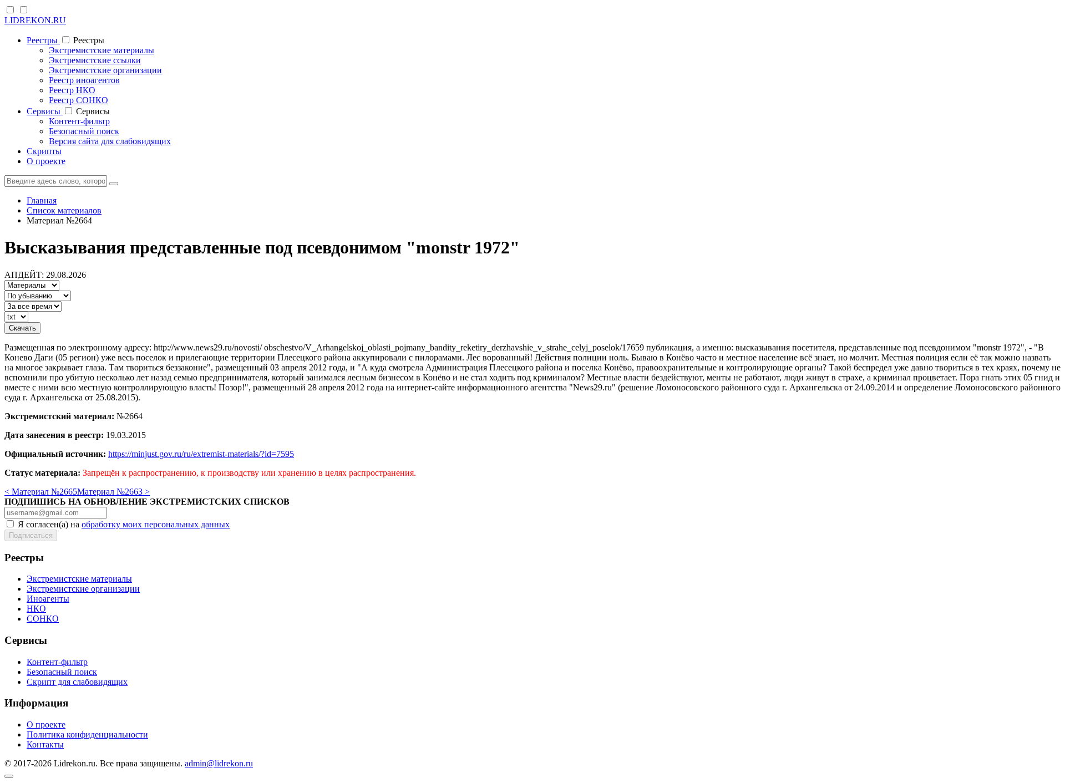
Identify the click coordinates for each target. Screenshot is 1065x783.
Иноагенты (48, 598)
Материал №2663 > (113, 491)
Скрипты (44, 151)
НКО (36, 608)
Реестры (43, 40)
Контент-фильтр (79, 121)
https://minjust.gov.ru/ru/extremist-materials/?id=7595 (201, 454)
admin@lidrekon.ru (219, 763)
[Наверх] (8, 776)
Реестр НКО (72, 90)
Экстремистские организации (105, 70)
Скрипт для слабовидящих (77, 682)
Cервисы (45, 111)
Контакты (45, 744)
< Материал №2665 (40, 491)
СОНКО (43, 618)
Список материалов (64, 210)
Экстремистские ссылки (95, 60)
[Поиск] (113, 183)
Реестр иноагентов (84, 80)
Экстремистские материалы (101, 50)
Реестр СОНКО (78, 100)
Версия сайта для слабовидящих (110, 141)
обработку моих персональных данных (156, 524)
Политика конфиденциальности (87, 734)
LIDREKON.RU (35, 20)
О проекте (46, 161)
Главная (42, 200)
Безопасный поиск (84, 131)
